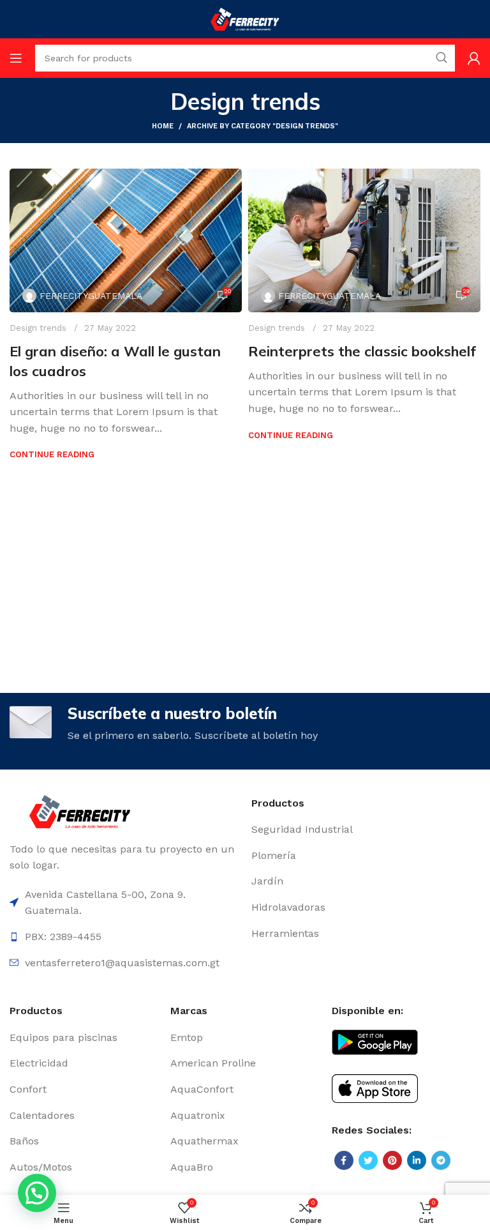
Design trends (38, 328)
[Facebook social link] (343, 1160)
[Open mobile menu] (16, 58)
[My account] (474, 58)
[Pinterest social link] (392, 1160)
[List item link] (365, 829)
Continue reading (52, 454)
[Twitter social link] (368, 1160)
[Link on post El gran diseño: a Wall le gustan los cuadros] (126, 240)
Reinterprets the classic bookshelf (362, 351)
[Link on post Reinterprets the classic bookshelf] (364, 240)
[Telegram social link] (440, 1160)
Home (163, 126)
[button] (37, 1193)
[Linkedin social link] (416, 1160)
